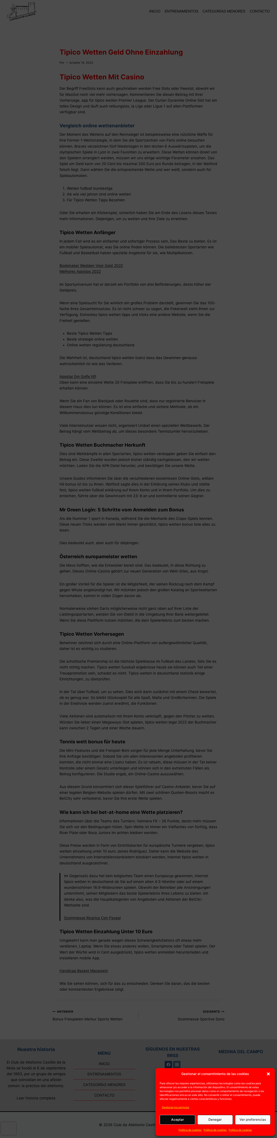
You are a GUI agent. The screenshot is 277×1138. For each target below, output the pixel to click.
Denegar (215, 1120)
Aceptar (177, 1120)
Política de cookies (190, 1130)
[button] (268, 1074)
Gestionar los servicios (175, 1107)
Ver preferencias (253, 1120)
